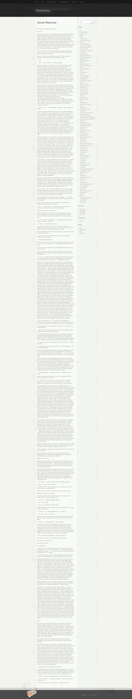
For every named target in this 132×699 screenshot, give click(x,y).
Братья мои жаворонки (85, 47)
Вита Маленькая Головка (86, 57)
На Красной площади (85, 109)
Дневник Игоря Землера (85, 80)
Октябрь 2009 (82, 212)
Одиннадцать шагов (84, 114)
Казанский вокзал (84, 92)
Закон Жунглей (83, 87)
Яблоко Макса (83, 192)
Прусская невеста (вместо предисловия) (86, 137)
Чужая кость (83, 189)
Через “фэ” (82, 180)
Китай (81, 95)
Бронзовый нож (83, 48)
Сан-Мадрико (83, 148)
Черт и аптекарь (83, 182)
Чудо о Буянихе (83, 187)
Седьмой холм (83, 152)
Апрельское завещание (85, 40)
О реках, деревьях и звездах (86, 112)
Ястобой (82, 194)
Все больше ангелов (84, 64)
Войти (80, 228)
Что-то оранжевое (84, 185)
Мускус (82, 105)
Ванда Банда (83, 52)
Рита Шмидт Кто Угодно (86, 145)
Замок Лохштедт (84, 89)
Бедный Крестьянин (84, 43)
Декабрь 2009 (82, 210)
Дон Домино (83, 200)
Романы (81, 2)
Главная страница (51, 2)
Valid (82, 229)
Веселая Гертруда (84, 54)
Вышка (81, 70)
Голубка (82, 73)
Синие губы (83, 158)
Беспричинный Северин (85, 45)
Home (36, 2)
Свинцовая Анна (84, 150)
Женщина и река (84, 84)
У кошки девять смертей (85, 170)
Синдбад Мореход (84, 157)
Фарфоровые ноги (84, 172)
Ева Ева (82, 82)
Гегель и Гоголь (83, 72)
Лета (81, 100)
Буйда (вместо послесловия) (86, 50)
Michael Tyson (93, 695)
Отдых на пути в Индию (85, 123)
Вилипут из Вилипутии (85, 55)
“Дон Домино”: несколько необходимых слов (86, 198)
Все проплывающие (84, 68)
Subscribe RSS (31, 694)
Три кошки (82, 167)
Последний (82, 129)
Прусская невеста (63, 2)
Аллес (81, 37)
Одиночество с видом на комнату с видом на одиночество (87, 116)
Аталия (81, 42)
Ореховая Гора (83, 122)
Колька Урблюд (83, 97)
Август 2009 (82, 214)
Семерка (82, 153)
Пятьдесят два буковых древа (86, 143)
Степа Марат (83, 162)
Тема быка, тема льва (85, 163)
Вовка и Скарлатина (84, 60)
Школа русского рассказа (86, 190)
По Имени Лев (83, 127)
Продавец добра (83, 135)
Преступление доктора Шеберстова (85, 131)
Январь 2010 (82, 209)
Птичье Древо (83, 140)
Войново (82, 62)
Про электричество (84, 133)
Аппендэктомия (83, 38)
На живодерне (83, 107)
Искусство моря (83, 90)
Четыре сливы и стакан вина (86, 184)
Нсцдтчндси (83, 110)
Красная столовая (84, 99)
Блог (42, 2)
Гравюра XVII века (84, 77)
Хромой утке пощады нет (86, 177)
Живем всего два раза (85, 85)
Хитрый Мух (83, 175)
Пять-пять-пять (83, 142)
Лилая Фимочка (83, 102)
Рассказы (74, 2)
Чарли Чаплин (83, 179)
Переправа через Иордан (85, 125)
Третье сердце (83, 202)
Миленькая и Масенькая (85, 104)
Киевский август (84, 94)
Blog (80, 221)
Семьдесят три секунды (85, 155)
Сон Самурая (83, 160)
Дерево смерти (83, 79)
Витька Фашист (83, 59)
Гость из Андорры (84, 75)
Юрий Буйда (42, 10)
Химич (81, 173)
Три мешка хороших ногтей (86, 168)
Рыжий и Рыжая (84, 147)
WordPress (81, 233)
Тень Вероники (83, 165)
